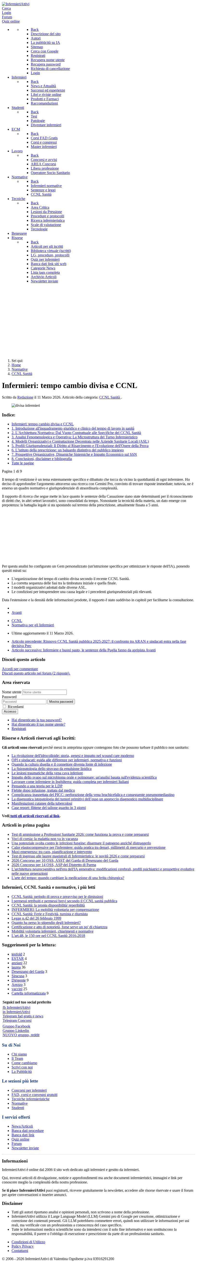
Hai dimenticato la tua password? (37, 720)
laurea (16, 967)
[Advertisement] (98, 321)
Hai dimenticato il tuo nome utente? (38, 724)
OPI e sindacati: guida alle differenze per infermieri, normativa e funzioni (67, 760)
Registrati (19, 729)
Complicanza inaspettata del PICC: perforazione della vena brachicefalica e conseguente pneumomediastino (93, 795)
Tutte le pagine (23, 463)
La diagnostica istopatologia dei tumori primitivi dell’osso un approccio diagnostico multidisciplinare (87, 799)
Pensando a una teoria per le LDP (37, 786)
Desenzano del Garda (28, 971)
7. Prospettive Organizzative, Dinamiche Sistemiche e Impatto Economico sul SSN (74, 454)
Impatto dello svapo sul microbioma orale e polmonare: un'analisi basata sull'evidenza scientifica (84, 777)
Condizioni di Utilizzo (28, 1242)
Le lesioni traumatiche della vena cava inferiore (47, 773)
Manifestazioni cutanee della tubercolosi (42, 803)
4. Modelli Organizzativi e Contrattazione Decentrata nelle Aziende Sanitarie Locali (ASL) (80, 441)
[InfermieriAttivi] (15, 4)
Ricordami (16, 707)
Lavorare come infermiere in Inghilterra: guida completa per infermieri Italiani (70, 782)
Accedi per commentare (20, 669)
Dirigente (19, 980)
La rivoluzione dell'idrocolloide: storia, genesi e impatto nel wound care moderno (73, 756)
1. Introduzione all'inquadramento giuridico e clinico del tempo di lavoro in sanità (73, 428)
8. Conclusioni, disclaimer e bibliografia (42, 459)
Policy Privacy (23, 1246)
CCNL (17, 621)
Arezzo (17, 984)
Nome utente (11, 692)
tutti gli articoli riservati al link (34, 816)
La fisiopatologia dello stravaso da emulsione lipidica (52, 769)
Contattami (20, 1251)
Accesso (10, 711)
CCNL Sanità (110, 397)
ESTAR (18, 958)
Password (9, 697)
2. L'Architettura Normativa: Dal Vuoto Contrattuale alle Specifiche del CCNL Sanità (76, 433)
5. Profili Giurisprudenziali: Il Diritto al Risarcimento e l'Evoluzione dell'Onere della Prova (80, 446)
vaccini (17, 989)
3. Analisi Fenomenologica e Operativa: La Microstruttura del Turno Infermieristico (74, 437)
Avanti (17, 612)
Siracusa (18, 976)
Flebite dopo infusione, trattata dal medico (43, 790)
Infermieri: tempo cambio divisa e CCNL (43, 424)
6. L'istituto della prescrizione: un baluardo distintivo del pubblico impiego (68, 450)
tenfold (17, 954)
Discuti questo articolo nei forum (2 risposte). (36, 673)
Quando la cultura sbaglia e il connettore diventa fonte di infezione (62, 764)
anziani (17, 963)
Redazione (25, 397)
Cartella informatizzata (29, 993)
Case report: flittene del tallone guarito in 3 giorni (49, 808)
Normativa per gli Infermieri (33, 625)
